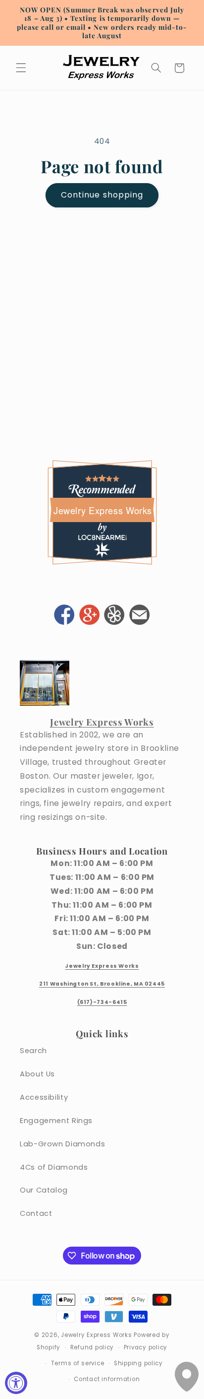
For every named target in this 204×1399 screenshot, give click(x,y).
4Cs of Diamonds (54, 1167)
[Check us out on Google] (89, 616)
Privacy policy (145, 1347)
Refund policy (92, 1347)
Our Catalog (44, 1190)
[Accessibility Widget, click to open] (16, 1383)
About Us (37, 1074)
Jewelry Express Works (102, 510)
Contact (36, 1213)
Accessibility (44, 1097)
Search (33, 1051)
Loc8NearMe (102, 537)
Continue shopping (102, 194)
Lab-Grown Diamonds (62, 1144)
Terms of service (77, 1363)
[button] (20, 68)
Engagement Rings (56, 1121)
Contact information (107, 1379)
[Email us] (139, 616)
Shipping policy (138, 1363)
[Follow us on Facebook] (64, 616)
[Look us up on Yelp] (114, 616)
